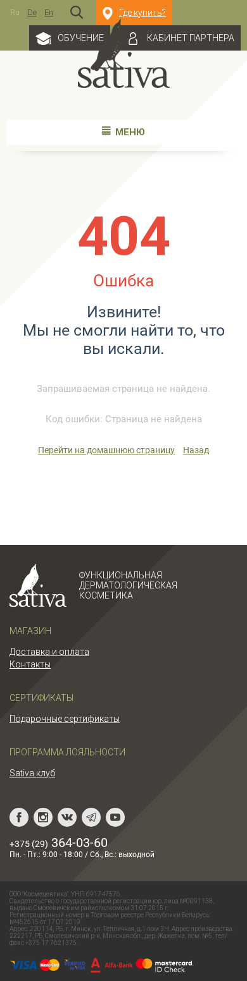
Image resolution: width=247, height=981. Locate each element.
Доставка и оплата (49, 652)
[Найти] (76, 12)
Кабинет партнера (190, 38)
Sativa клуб (32, 773)
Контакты (30, 664)
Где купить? (142, 13)
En (48, 12)
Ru (15, 12)
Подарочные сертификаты (65, 719)
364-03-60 (59, 842)
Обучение (81, 38)
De (32, 12)
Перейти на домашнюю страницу (106, 450)
